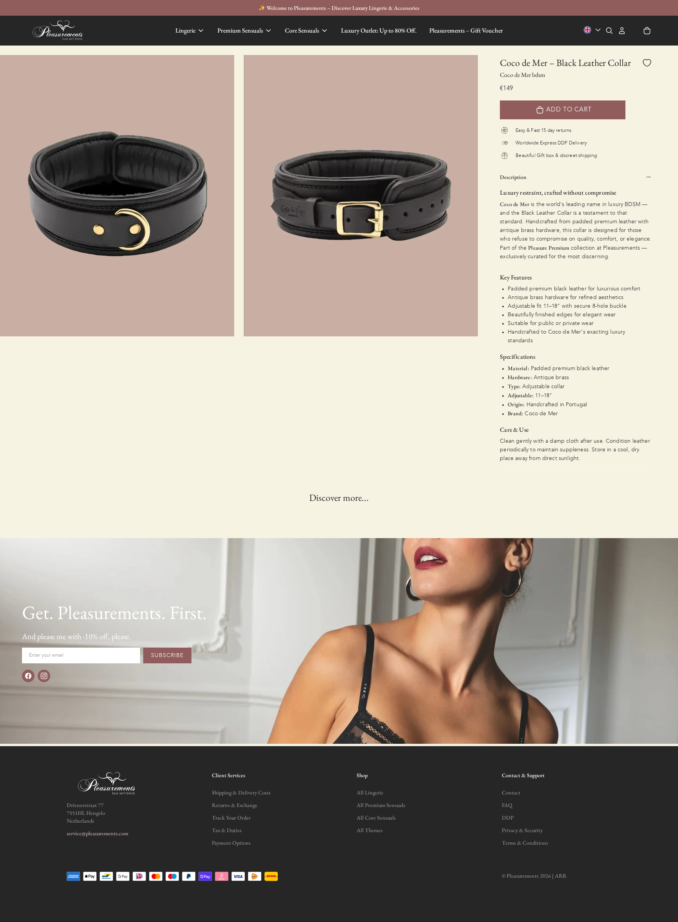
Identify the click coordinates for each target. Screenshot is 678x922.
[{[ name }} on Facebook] (28, 676)
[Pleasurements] (58, 31)
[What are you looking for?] (609, 30)
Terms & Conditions (525, 842)
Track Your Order (231, 817)
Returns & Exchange (234, 805)
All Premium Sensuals (381, 805)
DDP (508, 817)
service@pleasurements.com (97, 833)
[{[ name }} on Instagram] (44, 676)
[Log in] (622, 30)
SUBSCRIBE (167, 655)
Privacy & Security (522, 830)
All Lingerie (370, 792)
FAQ (507, 805)
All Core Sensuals (376, 817)
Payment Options (231, 842)
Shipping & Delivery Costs (241, 792)
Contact (511, 792)
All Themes (370, 830)
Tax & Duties (227, 830)
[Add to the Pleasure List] (647, 63)
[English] (592, 30)
